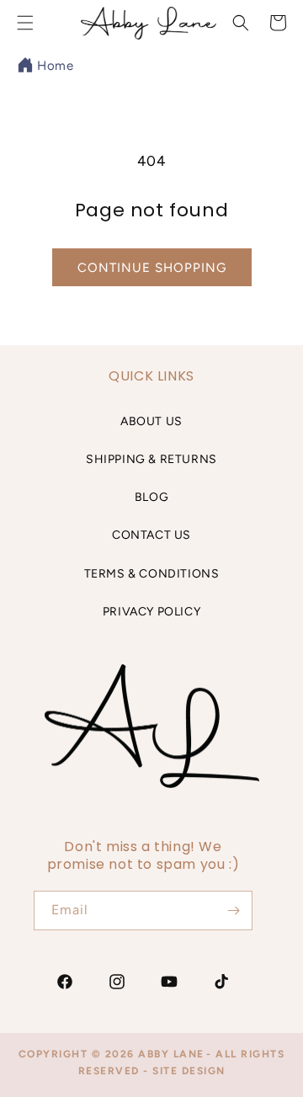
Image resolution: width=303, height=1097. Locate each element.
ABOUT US (151, 421)
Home (55, 65)
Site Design (189, 1071)
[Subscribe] (233, 910)
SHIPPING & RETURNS (151, 459)
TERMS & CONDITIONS (152, 574)
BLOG (151, 497)
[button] (240, 22)
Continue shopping (151, 267)
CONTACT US (151, 535)
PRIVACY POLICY (151, 611)
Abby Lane (171, 1054)
